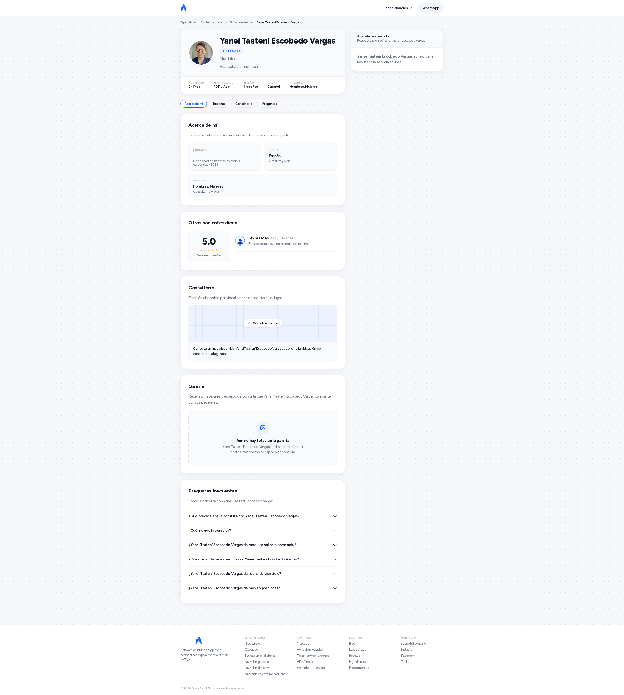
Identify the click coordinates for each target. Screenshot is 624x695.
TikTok (405, 662)
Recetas (354, 655)
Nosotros (303, 643)
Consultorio (243, 104)
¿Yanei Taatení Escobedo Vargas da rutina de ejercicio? (234, 573)
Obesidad (251, 649)
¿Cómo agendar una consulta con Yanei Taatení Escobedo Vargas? (243, 559)
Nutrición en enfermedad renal (265, 674)
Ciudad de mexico (212, 22)
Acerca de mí (194, 104)
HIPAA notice (305, 662)
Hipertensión (253, 643)
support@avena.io (413, 643)
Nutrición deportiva (257, 668)
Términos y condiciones (313, 655)
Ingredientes (357, 662)
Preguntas (269, 104)
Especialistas (188, 22)
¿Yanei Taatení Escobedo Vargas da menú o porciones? (234, 588)
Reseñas (219, 104)
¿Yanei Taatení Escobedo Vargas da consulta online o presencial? (242, 545)
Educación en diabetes (260, 655)
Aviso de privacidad (310, 649)
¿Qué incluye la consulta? (209, 530)
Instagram (408, 649)
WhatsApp (430, 8)
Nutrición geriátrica (257, 662)
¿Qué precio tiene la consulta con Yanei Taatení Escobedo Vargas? (243, 516)
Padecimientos (359, 668)
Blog (352, 643)
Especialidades (396, 8)
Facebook (407, 655)
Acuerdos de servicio (311, 668)
